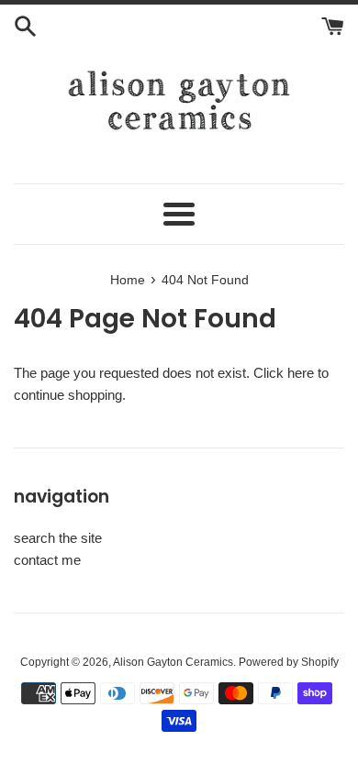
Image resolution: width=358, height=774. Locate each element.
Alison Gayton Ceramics (173, 662)
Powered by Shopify (289, 662)
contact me (47, 560)
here (300, 373)
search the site (58, 538)
